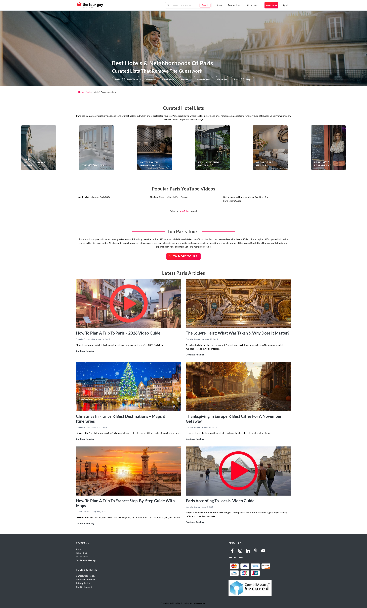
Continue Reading (85, 351)
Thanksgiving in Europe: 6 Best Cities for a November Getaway (234, 419)
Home (81, 92)
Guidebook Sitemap (85, 560)
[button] (117, 79)
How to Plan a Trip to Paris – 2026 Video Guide (118, 333)
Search (205, 5)
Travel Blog (81, 552)
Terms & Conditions (85, 579)
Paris (88, 92)
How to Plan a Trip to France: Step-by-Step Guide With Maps (125, 503)
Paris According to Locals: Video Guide (220, 500)
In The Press (82, 556)
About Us (80, 549)
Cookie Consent (84, 586)
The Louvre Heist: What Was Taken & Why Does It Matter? (237, 333)
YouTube (184, 211)
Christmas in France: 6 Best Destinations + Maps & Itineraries (120, 419)
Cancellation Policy (85, 575)
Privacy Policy (83, 583)
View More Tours (183, 256)
